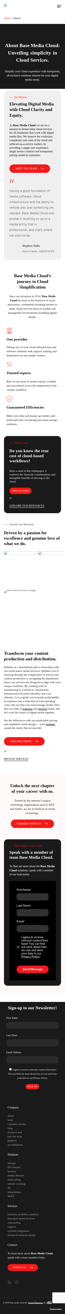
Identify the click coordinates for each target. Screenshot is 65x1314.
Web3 (11, 1196)
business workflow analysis (23, 1214)
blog (10, 1128)
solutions (28, 708)
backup (12, 1171)
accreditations (15, 1144)
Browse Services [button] (16, 758)
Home (7, 18)
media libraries (16, 1175)
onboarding (14, 1222)
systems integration (18, 1230)
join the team (15, 1136)
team (10, 1119)
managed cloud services (21, 1218)
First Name (12, 1018)
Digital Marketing (35, 1303)
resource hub (15, 1132)
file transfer (14, 1167)
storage (12, 1163)
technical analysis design (22, 1235)
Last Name (11, 1035)
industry (50, 724)
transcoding (14, 1179)
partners (12, 1140)
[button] (59, 6)
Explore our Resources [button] (26, 505)
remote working (16, 1183)
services (42, 708)
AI (9, 1187)
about (11, 1115)
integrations (14, 1192)
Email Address (13, 1052)
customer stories (17, 1124)
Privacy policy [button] (56, 1309)
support (12, 1226)
